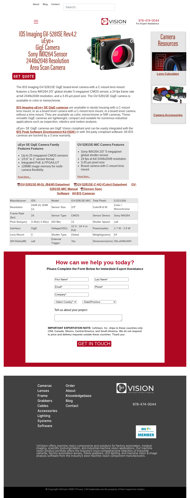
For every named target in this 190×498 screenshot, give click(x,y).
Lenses (43, 391)
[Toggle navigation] (34, 21)
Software (63, 193)
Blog (45, 4)
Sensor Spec (93, 189)
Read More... (24, 177)
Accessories (47, 411)
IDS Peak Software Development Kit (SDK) (46, 131)
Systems (44, 421)
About (36, 4)
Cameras (44, 386)
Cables (42, 406)
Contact (55, 4)
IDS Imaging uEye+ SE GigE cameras (42, 107)
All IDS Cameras (83, 193)
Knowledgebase (78, 396)
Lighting (43, 416)
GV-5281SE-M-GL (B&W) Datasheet (45, 184)
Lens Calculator (168, 73)
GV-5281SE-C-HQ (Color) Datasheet (102, 184)
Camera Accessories (168, 115)
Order (70, 386)
